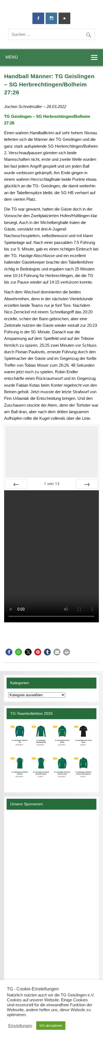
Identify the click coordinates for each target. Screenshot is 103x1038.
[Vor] (87, 484)
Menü (11, 57)
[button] (8, 652)
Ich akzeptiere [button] (51, 1026)
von (51, 483)
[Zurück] (16, 484)
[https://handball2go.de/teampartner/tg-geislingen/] (51, 753)
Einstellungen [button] (20, 1026)
